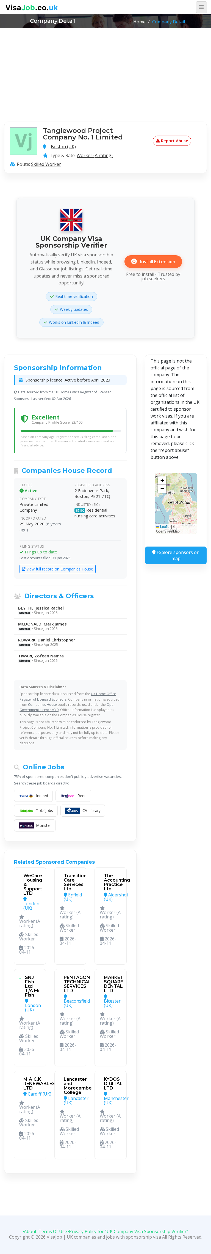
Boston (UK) (63, 147)
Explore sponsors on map (177, 555)
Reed (82, 795)
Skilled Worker (46, 164)
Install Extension (157, 262)
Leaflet (164, 526)
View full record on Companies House (59, 569)
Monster (43, 825)
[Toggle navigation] (201, 7)
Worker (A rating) (95, 155)
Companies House (42, 704)
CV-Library (91, 810)
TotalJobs (44, 810)
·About (30, 1231)
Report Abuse (174, 140)
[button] (162, 480)
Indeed (42, 795)
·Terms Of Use (52, 1231)
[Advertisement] (105, 69)
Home (139, 22)
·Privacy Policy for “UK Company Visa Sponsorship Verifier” (128, 1231)
